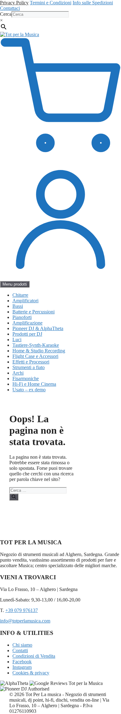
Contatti (20, 650)
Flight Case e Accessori (35, 356)
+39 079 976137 (21, 610)
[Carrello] (60, 156)
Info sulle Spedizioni (93, 2)
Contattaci (10, 8)
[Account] (60, 278)
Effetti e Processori (30, 361)
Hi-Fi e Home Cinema (34, 384)
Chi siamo (22, 645)
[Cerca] (13, 497)
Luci (16, 339)
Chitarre (20, 295)
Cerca (5, 14)
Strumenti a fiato (28, 367)
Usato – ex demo (29, 389)
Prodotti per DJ (27, 334)
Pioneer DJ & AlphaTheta (37, 328)
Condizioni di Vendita (33, 656)
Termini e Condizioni (50, 2)
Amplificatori (25, 300)
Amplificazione (27, 322)
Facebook (22, 661)
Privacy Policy (14, 2)
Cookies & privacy (30, 672)
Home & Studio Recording (38, 350)
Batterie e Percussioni (33, 311)
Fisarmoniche (25, 378)
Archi (18, 373)
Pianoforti (22, 317)
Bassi (17, 306)
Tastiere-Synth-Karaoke (35, 345)
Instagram (22, 667)
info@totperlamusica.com (25, 620)
